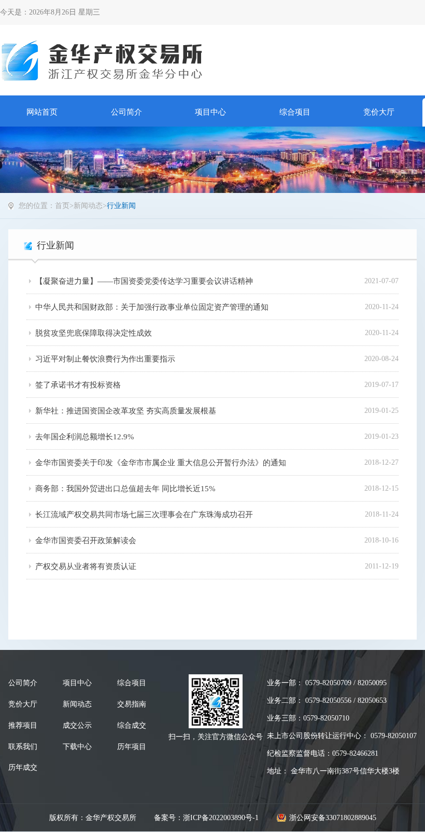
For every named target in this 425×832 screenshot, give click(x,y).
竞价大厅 (378, 112)
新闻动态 (88, 206)
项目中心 (210, 112)
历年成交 (22, 767)
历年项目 (131, 747)
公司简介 (126, 112)
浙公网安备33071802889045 (332, 818)
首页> (64, 206)
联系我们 (22, 747)
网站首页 (42, 112)
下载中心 (77, 747)
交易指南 (131, 704)
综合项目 (294, 112)
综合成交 (131, 725)
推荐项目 (22, 725)
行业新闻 (121, 206)
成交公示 (77, 725)
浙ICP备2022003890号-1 (221, 818)
